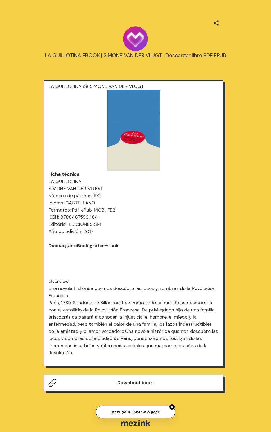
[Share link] (216, 22)
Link (114, 245)
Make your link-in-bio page (135, 411)
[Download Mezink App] (135, 422)
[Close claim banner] (172, 406)
